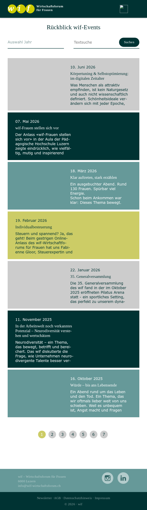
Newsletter (44, 498)
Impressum (102, 498)
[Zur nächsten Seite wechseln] (115, 434)
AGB (57, 498)
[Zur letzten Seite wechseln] (123, 434)
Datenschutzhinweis (78, 498)
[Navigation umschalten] (135, 9)
